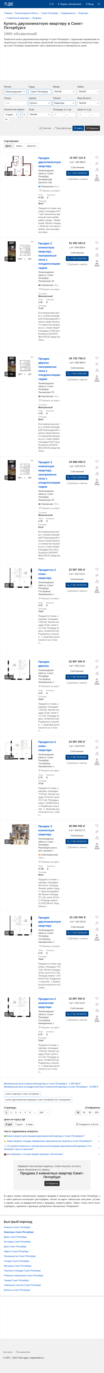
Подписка (93, 128)
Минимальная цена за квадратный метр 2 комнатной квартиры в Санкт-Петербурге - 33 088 (50, 1087)
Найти (79, 128)
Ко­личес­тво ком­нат (14, 109)
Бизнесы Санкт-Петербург (17, 1290)
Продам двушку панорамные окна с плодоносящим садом (49, 369)
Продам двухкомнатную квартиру (49, 162)
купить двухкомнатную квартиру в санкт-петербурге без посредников (38, 1100)
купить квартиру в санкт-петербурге (22, 1094)
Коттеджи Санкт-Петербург (17, 1242)
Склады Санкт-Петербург (16, 1261)
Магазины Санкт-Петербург (18, 1266)
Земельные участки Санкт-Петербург (22, 1285)
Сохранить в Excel (88, 1124)
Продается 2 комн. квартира (47, 573)
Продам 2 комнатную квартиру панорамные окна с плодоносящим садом (49, 255)
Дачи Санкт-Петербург (15, 1246)
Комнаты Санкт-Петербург (17, 1227)
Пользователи (23, 1352)
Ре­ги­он (7, 87)
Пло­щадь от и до (62, 109)
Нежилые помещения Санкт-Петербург (23, 1275)
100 (41, 1112)
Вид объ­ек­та (84, 98)
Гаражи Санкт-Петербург (16, 1280)
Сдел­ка (32, 98)
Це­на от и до (84, 109)
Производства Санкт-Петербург (20, 1256)
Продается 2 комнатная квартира (47, 1003)
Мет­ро (56, 87)
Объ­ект (57, 98)
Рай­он (80, 87)
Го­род (32, 87)
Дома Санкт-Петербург (15, 1237)
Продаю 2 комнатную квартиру (46, 830)
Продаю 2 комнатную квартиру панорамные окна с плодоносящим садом (49, 474)
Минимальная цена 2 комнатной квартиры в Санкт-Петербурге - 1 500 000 (41, 1084)
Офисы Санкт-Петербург (16, 1251)
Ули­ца (7, 98)
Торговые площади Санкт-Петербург (22, 1270)
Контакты (7, 1352)
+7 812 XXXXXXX (78, 173)
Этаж (31, 109)
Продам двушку (43, 663)
